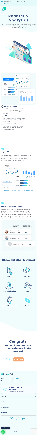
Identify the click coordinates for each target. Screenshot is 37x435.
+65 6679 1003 (6, 1)
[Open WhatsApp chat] (3, 432)
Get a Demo (18, 359)
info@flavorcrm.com (20, 1)
